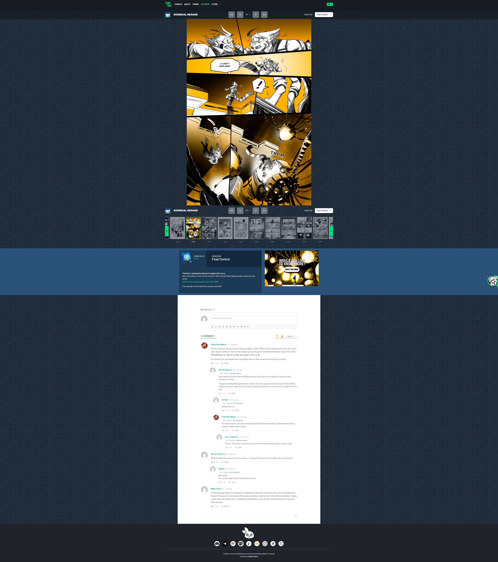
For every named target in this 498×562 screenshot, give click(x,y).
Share (196, 4)
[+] (248, 326)
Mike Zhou (216, 489)
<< (231, 14)
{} (245, 326)
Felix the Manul (235, 373)
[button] (331, 231)
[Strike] (223, 326)
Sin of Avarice (238, 403)
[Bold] (212, 326)
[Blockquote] (234, 326)
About (187, 4)
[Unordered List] (230, 326)
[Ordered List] (227, 326)
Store (215, 4)
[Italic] (216, 326)
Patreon (205, 4)
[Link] (241, 326)
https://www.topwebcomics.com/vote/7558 (200, 282)
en (329, 4)
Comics (178, 4)
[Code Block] (238, 326)
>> (264, 14)
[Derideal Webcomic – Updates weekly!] (168, 4)
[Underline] (219, 326)
